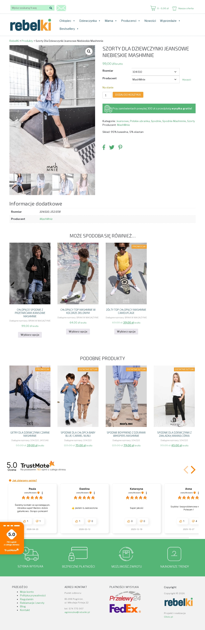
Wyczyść (186, 79)
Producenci (128, 20)
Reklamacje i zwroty (32, 602)
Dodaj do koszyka (128, 94)
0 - (163, 8)
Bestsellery (67, 28)
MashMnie (123, 124)
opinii (51, 469)
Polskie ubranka (140, 121)
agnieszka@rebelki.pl (77, 612)
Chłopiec (65, 20)
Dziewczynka (88, 20)
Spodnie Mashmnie (174, 121)
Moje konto (27, 591)
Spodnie (156, 121)
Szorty (191, 121)
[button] (88, 51)
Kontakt (25, 610)
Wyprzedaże (168, 20)
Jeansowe (122, 121)
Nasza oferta (186, 8)
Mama (109, 20)
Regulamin (26, 599)
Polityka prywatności (33, 595)
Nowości (150, 20)
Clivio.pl (168, 616)
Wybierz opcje (30, 334)
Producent (109, 78)
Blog (23, 606)
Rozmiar (107, 70)
